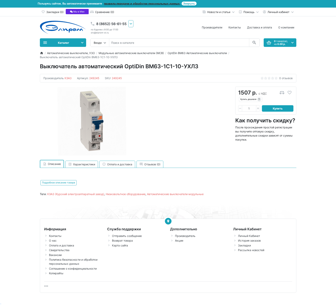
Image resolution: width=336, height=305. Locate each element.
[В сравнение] (282, 92)
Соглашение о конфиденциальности (73, 268)
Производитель (185, 236)
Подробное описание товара (58, 182)
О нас (53, 240)
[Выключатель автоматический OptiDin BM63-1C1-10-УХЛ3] (92, 121)
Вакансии (55, 255)
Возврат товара (122, 240)
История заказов (249, 240)
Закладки (244, 245)
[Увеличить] (258, 108)
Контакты (234, 27)
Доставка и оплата (259, 27)
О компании (286, 27)
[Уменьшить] (240, 108)
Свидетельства (59, 250)
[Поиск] (254, 43)
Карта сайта (120, 245)
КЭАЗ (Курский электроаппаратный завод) (75, 194)
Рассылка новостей (251, 250)
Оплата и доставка (61, 245)
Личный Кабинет (249, 236)
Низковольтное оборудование (125, 194)
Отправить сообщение (127, 236)
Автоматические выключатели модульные (175, 194)
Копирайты (56, 273)
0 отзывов (286, 78)
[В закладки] (289, 92)
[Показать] (168, 221)
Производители (212, 27)
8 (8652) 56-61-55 (111, 24)
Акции (179, 240)
